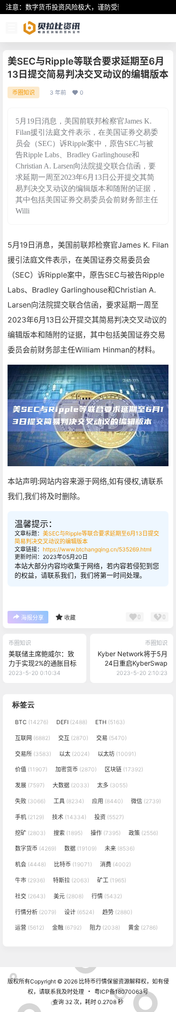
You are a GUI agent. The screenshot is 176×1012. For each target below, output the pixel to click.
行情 (107, 896)
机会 (30, 864)
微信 (146, 801)
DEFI (71, 722)
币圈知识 (23, 92)
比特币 (73, 864)
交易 (111, 737)
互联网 (32, 737)
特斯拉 (71, 880)
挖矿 (30, 832)
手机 (29, 817)
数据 (80, 848)
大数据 (71, 785)
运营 (29, 927)
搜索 (68, 832)
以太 (74, 753)
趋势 (117, 912)
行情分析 (35, 912)
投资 (109, 817)
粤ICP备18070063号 (121, 991)
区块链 (124, 769)
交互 (73, 737)
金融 (67, 927)
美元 (69, 896)
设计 (79, 912)
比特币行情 (92, 981)
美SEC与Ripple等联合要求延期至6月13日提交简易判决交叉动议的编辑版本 (87, 537)
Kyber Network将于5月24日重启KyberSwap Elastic (133, 663)
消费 (115, 864)
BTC (31, 722)
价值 (31, 769)
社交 (30, 896)
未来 (120, 848)
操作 (106, 832)
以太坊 (117, 753)
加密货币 (76, 769)
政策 (143, 832)
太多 (112, 785)
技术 (69, 817)
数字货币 (35, 848)
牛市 (30, 880)
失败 (30, 801)
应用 (107, 801)
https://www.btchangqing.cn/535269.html (97, 549)
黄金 (143, 927)
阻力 (105, 927)
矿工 (111, 880)
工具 (69, 801)
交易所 (33, 753)
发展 (30, 785)
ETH (110, 722)
